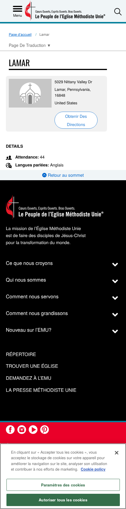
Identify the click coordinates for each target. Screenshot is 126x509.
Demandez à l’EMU (28, 378)
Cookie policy (93, 469)
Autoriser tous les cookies (63, 500)
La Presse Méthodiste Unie (41, 390)
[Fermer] (116, 452)
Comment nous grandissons (37, 312)
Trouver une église (32, 366)
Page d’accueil (20, 34)
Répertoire (21, 354)
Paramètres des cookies (63, 485)
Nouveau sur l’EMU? (29, 329)
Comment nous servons (32, 296)
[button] (118, 11)
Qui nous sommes (26, 279)
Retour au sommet (65, 175)
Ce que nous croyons (29, 262)
